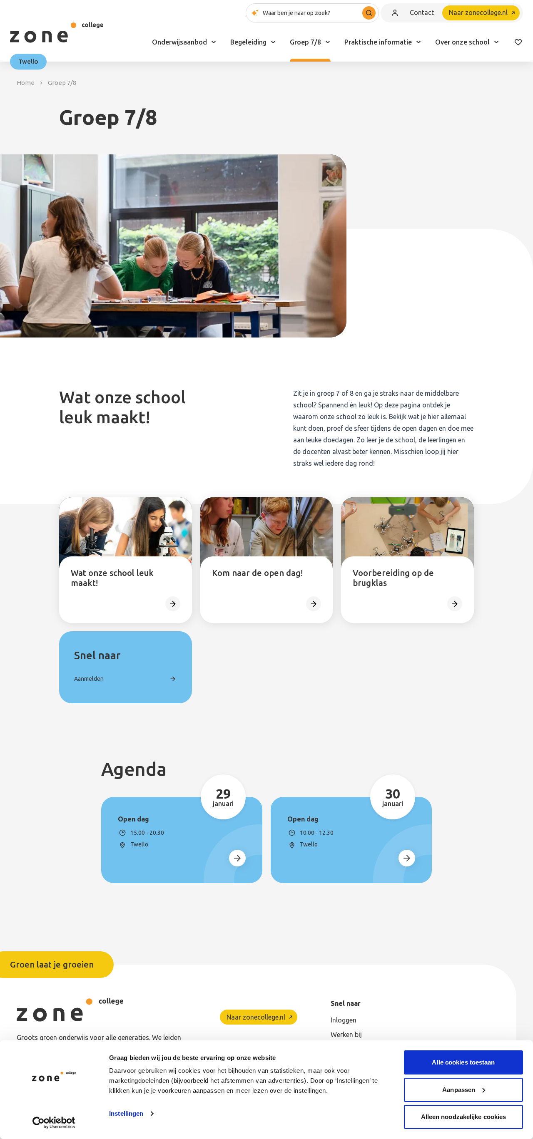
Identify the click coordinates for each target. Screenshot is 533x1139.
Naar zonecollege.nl (478, 12)
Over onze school (462, 42)
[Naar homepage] (56, 32)
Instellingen (126, 1113)
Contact (422, 12)
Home (26, 82)
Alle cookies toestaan (463, 1062)
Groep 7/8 (305, 42)
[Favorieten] (518, 42)
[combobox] (312, 12)
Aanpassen (458, 1089)
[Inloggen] (394, 13)
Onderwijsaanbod (179, 42)
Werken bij (346, 1034)
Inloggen (343, 1020)
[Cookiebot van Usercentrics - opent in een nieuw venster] (53, 1123)
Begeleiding (248, 42)
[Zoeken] (369, 13)
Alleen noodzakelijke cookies (463, 1116)
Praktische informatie (378, 42)
